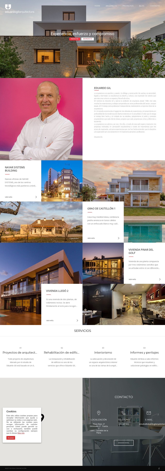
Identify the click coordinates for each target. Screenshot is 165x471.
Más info (21, 433)
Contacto (155, 6)
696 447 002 (124, 424)
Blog (141, 6)
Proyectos (128, 6)
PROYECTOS (74, 39)
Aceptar (11, 438)
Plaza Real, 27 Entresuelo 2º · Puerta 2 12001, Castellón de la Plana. (99, 428)
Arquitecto (111, 6)
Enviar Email (123, 443)
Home (97, 6)
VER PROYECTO (87, 39)
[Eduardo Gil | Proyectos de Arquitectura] (20, 8)
